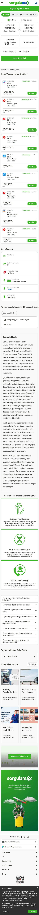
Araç (34, 14)
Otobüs (25, 14)
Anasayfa (3, 69)
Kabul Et (33, 911)
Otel (16, 14)
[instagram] (28, 837)
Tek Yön (13, 20)
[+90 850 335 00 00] (36, 3)
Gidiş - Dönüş (27, 20)
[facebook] (21, 837)
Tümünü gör (32, 664)
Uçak (7, 14)
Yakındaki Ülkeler (9, 313)
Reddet (6, 911)
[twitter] (24, 837)
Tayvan (17, 69)
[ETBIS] (20, 880)
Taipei (9, 289)
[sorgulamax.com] (19, 3)
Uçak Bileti (11, 69)
